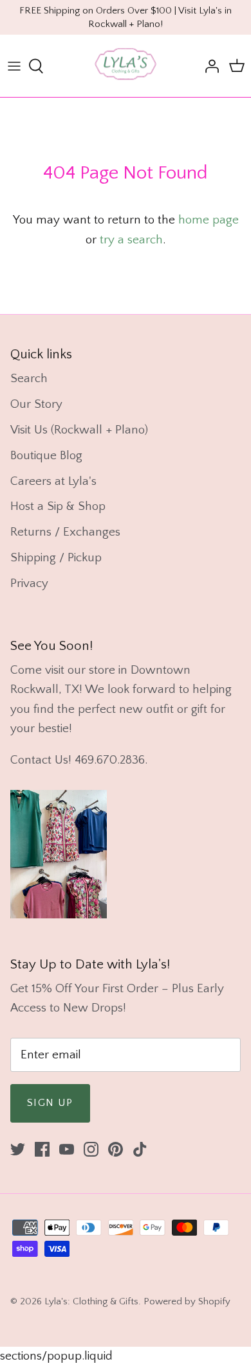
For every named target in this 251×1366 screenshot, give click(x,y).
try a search (131, 240)
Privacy (29, 583)
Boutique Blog (46, 455)
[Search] (42, 66)
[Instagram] (91, 1149)
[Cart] (237, 66)
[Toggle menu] (14, 66)
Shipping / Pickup (56, 558)
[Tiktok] (140, 1149)
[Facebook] (42, 1149)
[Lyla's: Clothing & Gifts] (125, 66)
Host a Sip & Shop (58, 506)
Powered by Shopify (187, 1301)
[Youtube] (66, 1149)
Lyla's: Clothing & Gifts (91, 1301)
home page (208, 220)
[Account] (208, 66)
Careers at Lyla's (53, 481)
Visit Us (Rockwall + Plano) (79, 430)
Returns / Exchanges (65, 532)
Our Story (36, 404)
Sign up (50, 1102)
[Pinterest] (115, 1149)
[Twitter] (17, 1149)
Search (29, 378)
